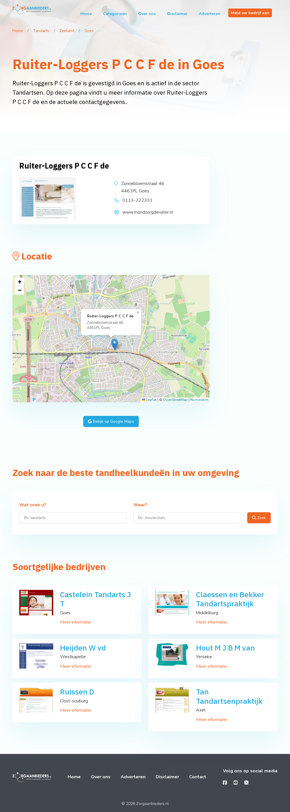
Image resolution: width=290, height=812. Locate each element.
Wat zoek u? (32, 505)
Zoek (261, 517)
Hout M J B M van (225, 647)
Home (86, 13)
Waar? (140, 505)
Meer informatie (75, 622)
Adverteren (209, 13)
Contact (197, 777)
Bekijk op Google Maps (113, 421)
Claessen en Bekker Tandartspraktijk (230, 598)
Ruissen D (77, 691)
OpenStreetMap (175, 400)
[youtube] (236, 783)
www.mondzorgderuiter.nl (147, 212)
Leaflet (151, 400)
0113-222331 (137, 200)
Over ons (147, 13)
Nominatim (199, 400)
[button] (114, 344)
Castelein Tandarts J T (95, 598)
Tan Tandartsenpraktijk (229, 695)
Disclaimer (177, 13)
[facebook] (225, 783)
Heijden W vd (83, 647)
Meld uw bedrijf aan (250, 13)
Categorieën (115, 13)
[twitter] (246, 783)
